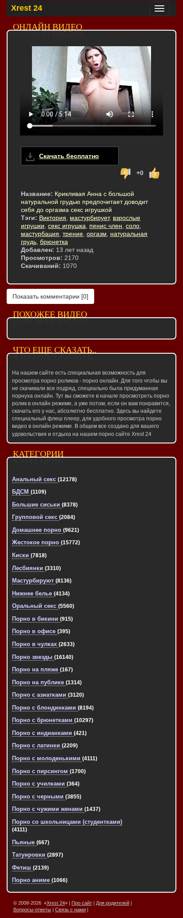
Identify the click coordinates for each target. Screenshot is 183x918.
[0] (50, 296)
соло (132, 225)
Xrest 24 (26, 8)
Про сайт (82, 903)
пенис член (105, 225)
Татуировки (29, 854)
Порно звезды (33, 657)
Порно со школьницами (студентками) (67, 821)
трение (73, 233)
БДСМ (21, 491)
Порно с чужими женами (48, 809)
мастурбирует (89, 217)
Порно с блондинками (45, 707)
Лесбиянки (28, 568)
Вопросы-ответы (32, 909)
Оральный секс (35, 606)
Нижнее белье (33, 593)
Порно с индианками (43, 733)
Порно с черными (38, 796)
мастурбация (40, 233)
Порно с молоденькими (47, 758)
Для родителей (112, 903)
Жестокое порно (36, 542)
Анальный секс (35, 479)
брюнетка (54, 241)
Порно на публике (39, 682)
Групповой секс (35, 517)
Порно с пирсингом (41, 771)
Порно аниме (32, 880)
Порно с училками (39, 783)
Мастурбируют (34, 580)
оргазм (97, 233)
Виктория (52, 217)
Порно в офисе (34, 631)
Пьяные (24, 842)
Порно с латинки (37, 745)
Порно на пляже (36, 669)
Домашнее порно (37, 530)
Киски (21, 555)
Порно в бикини (36, 618)
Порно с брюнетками (43, 720)
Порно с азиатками (40, 694)
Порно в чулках (35, 644)
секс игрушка (67, 225)
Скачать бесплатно (69, 156)
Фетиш (22, 867)
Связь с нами (70, 909)
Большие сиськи (37, 504)
